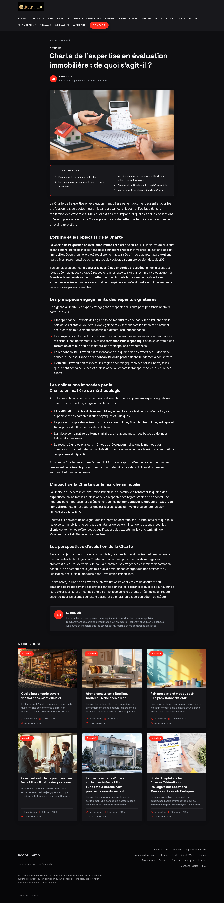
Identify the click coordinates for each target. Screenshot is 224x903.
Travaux (46, 25)
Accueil (23, 18)
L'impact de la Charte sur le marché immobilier (142, 185)
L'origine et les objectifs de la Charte (78, 177)
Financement (27, 25)
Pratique (63, 18)
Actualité (62, 25)
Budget (194, 18)
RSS (204, 866)
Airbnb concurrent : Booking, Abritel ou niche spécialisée (107, 696)
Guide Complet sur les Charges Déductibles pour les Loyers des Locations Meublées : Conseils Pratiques (172, 784)
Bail (51, 18)
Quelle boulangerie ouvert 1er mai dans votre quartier (41, 696)
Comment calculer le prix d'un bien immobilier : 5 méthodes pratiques (46, 780)
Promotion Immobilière (121, 18)
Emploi (146, 18)
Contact (99, 25)
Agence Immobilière (87, 18)
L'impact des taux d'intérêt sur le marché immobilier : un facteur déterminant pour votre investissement (106, 784)
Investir (38, 18)
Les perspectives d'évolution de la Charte (140, 190)
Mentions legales (189, 866)
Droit (158, 18)
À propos (79, 25)
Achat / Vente (176, 18)
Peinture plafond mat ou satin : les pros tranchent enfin (172, 696)
